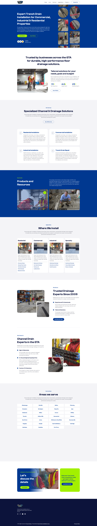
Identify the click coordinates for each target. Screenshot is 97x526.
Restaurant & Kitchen (38, 263)
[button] (54, 2)
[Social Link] (17, 514)
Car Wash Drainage (38, 265)
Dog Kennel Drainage (69, 263)
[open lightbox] (32, 81)
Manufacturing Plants (54, 265)
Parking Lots (36, 266)
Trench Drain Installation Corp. (43, 523)
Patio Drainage (21, 268)
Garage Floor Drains (22, 265)
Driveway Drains (21, 263)
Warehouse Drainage (54, 263)
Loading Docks (37, 268)
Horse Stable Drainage (70, 265)
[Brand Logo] (20, 505)
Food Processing (53, 266)
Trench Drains (29, 523)
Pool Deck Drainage (22, 266)
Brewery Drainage (69, 266)
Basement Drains (21, 270)
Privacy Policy (77, 523)
